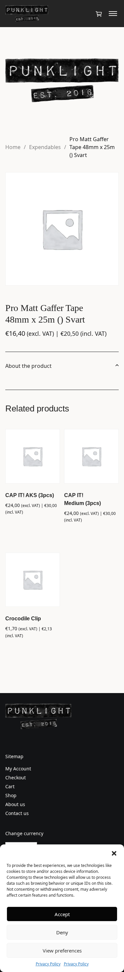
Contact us (17, 813)
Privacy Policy (48, 964)
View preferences (62, 950)
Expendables (45, 147)
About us (15, 804)
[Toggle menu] (113, 14)
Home (13, 147)
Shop (11, 795)
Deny (62, 932)
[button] (114, 852)
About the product (28, 365)
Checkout (15, 777)
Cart (10, 786)
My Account (18, 768)
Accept (62, 914)
